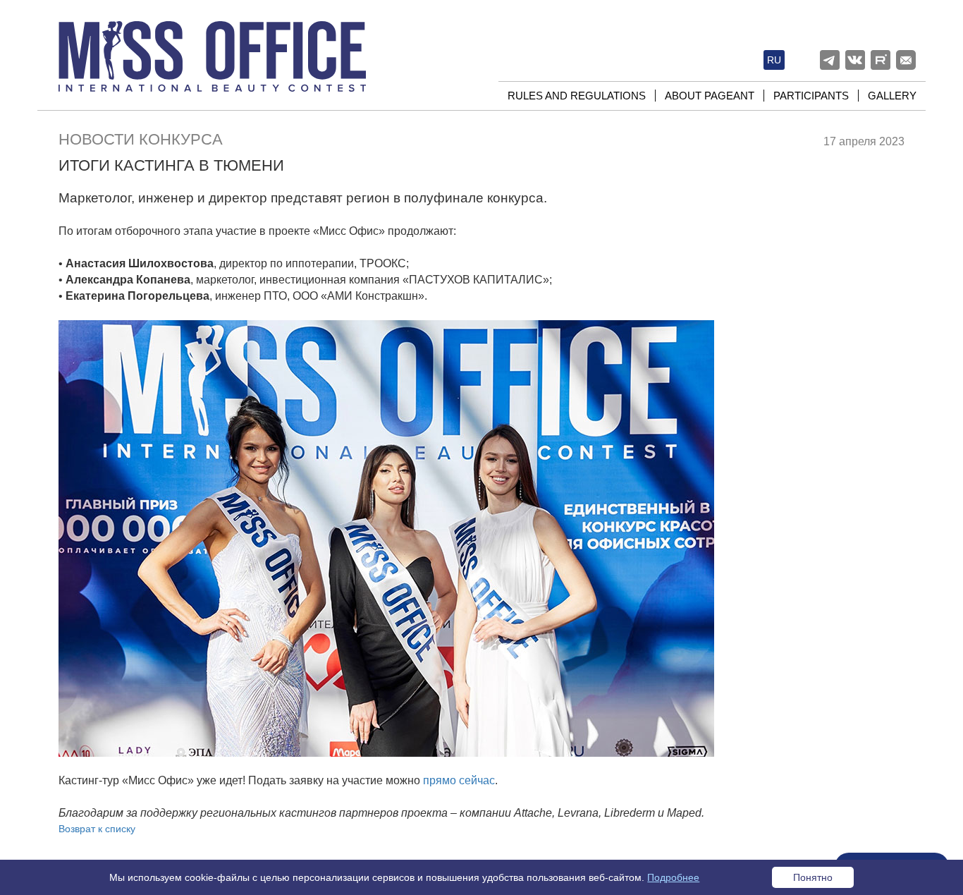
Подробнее (673, 877)
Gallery (892, 96)
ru (774, 60)
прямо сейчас (459, 780)
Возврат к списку (97, 828)
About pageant (709, 96)
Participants (811, 96)
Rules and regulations (577, 96)
